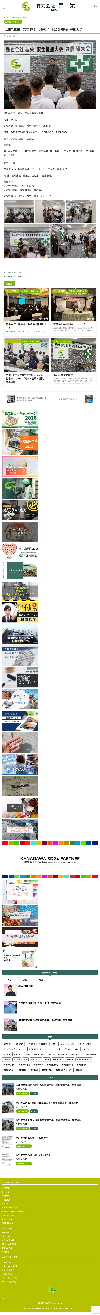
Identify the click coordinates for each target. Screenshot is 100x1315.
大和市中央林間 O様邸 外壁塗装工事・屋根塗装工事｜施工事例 (48, 1085)
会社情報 (5, 1232)
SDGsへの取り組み (9, 1244)
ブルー (77, 1049)
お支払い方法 (7, 1248)
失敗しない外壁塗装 (10, 1266)
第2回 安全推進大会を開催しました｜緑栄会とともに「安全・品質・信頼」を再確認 (25, 378)
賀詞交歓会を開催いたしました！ (70, 324)
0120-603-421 (9, 1298)
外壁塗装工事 (62, 1054)
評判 (70, 1070)
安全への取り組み (8, 1240)
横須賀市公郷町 (52, 1065)
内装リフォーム (39, 1054)
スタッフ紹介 (7, 1236)
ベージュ (86, 1049)
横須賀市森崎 (21, 1070)
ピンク (58, 1049)
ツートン (22, 1049)
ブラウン (67, 1049)
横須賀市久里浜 (24, 1065)
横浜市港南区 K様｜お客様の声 (32, 1137)
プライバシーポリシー (10, 1278)
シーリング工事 (85, 1044)
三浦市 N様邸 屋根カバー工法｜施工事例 (39, 1003)
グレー (73, 1044)
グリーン (64, 1044)
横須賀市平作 (8, 1070)
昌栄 (25, 1059)
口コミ (51, 1054)
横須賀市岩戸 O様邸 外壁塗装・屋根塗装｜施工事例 (45, 1020)
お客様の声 (7, 1044)
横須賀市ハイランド (84, 1059)
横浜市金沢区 (58, 1059)
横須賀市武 (34, 1070)
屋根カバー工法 (76, 1054)
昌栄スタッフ (36, 1059)
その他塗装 (31, 1044)
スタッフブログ (9, 1049)
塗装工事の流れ (8, 1215)
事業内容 (5, 1196)
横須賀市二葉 (38, 1065)
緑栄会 (20, 276)
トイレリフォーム (35, 1049)
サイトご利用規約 (9, 1281)
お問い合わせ (7, 1274)
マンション (18, 1054)
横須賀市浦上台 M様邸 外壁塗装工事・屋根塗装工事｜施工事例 (48, 1120)
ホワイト (7, 1054)
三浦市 (28, 1054)
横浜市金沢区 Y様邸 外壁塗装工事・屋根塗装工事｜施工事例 (47, 1102)
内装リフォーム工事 (9, 1207)
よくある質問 (7, 1219)
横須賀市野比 (47, 1070)
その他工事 (43, 1044)
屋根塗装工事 (91, 1054)
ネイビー (48, 1049)
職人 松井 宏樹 (25, 985)
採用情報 (5, 1252)
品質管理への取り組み (14, 272)
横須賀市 (70, 1059)
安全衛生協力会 (11, 276)
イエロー (54, 1044)
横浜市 (47, 1059)
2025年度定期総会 (63, 374)
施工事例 (17, 1059)
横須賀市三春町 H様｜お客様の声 (33, 1155)
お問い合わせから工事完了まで (14, 1211)
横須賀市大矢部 (67, 1065)
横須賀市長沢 (60, 1070)
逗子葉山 (79, 1070)
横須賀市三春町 (9, 1065)
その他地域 (19, 1044)
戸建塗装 (7, 1059)
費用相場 (5, 1192)
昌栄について (7, 1228)
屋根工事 (5, 1203)
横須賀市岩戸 (81, 1065)
